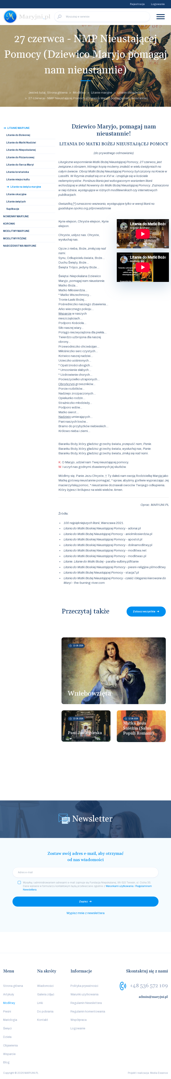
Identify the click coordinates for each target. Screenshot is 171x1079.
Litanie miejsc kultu (18, 179)
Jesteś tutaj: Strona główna (48, 92)
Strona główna (13, 985)
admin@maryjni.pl (153, 997)
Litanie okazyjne (16, 194)
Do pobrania (45, 1011)
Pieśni (7, 1011)
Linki (40, 1003)
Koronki (9, 223)
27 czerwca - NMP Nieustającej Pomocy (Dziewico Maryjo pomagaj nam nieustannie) (88, 98)
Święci (7, 1028)
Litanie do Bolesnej (18, 135)
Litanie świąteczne (130, 92)
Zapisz (83, 901)
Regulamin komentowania (87, 1011)
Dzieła (7, 1037)
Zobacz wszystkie (144, 611)
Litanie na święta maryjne (25, 186)
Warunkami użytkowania (119, 886)
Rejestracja (137, 4)
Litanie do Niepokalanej (21, 149)
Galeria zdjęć (45, 994)
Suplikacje (12, 208)
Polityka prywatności (84, 985)
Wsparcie (9, 1054)
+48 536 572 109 (149, 986)
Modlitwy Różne (14, 238)
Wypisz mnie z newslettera (85, 913)
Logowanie (158, 4)
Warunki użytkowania (84, 994)
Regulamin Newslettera (86, 1003)
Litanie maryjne (101, 92)
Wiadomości (45, 985)
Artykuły (8, 994)
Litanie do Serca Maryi (20, 164)
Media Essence (159, 1072)
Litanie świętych (16, 201)
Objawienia (10, 1045)
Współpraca (78, 1019)
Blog (6, 1062)
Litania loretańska (17, 172)
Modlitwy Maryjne (16, 231)
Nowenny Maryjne (16, 216)
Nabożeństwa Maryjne (19, 245)
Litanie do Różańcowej (20, 157)
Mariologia (10, 1019)
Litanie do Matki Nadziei (21, 142)
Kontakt (42, 1019)
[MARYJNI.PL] (27, 16)
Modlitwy (79, 92)
